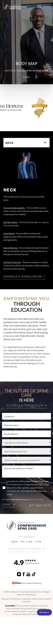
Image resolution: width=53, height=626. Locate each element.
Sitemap (4, 598)
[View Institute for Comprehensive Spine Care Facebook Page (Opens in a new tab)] (24, 575)
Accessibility (26, 598)
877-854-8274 (40, 505)
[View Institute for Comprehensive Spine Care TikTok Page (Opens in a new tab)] (34, 575)
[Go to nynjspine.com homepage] (14, 5)
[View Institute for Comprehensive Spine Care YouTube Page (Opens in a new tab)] (28, 575)
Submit (7, 504)
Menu (46, 6)
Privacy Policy (14, 598)
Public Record (30, 594)
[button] (39, 6)
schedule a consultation (22, 276)
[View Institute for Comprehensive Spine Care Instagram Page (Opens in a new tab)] (19, 575)
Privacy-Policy (37, 499)
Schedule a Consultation (24, 405)
